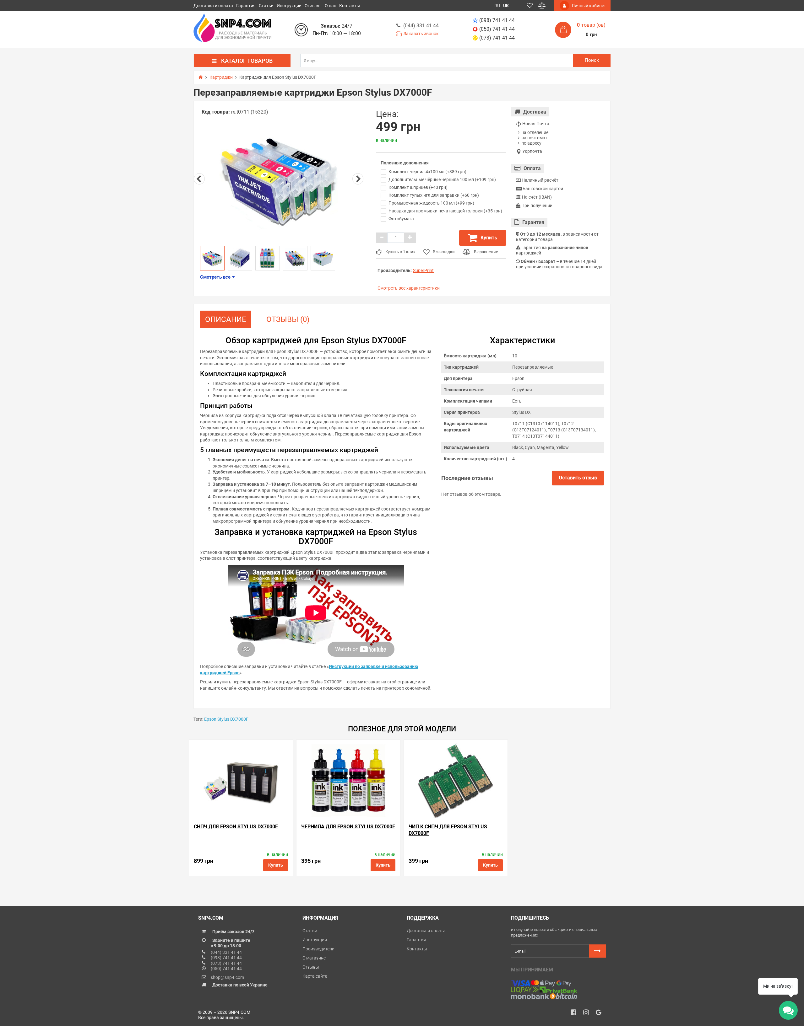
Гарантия (246, 5)
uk (506, 5)
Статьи (266, 5)
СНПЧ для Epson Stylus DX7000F (236, 827)
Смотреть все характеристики (409, 288)
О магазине (314, 957)
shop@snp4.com (227, 977)
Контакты (349, 5)
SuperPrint (423, 270)
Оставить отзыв (578, 478)
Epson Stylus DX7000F (226, 719)
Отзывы (313, 5)
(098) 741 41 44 (497, 20)
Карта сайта (315, 976)
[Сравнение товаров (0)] (542, 6)
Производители (318, 948)
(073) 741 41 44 (497, 38)
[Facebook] (576, 1014)
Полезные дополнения (405, 162)
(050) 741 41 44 (497, 29)
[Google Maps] (601, 1014)
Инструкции (289, 5)
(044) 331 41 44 (421, 26)
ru (497, 5)
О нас (330, 5)
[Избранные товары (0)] (530, 6)
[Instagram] (588, 1014)
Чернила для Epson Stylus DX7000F (348, 827)
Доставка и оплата (213, 5)
